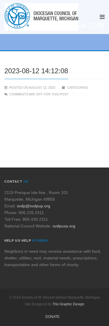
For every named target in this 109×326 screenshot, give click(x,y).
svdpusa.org (64, 226)
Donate (52, 317)
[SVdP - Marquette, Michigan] (41, 17)
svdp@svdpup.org (33, 206)
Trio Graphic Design (68, 304)
